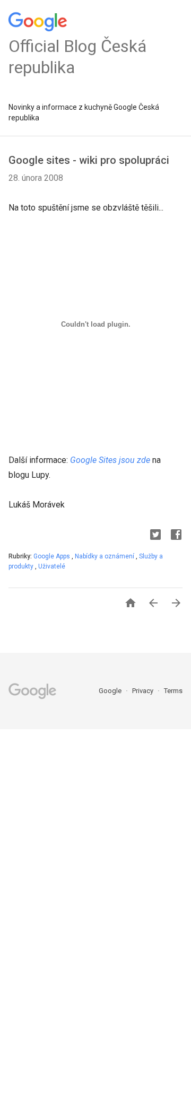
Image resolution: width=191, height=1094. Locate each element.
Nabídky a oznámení (105, 556)
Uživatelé (51, 566)
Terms (173, 691)
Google (111, 691)
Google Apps (52, 556)
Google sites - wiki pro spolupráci (88, 160)
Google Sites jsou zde (110, 460)
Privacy (143, 691)
